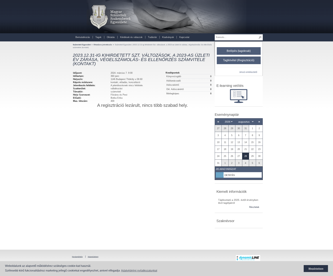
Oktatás (111, 37)
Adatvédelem (93, 257)
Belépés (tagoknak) (239, 50)
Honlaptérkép (77, 257)
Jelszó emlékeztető (248, 72)
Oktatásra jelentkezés (102, 45)
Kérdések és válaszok (131, 37)
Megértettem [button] (316, 268)
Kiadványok (168, 37)
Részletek (254, 207)
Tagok (98, 37)
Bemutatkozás (82, 37)
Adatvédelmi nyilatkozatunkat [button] (139, 270)
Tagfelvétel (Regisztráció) (238, 60)
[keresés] (260, 37)
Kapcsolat (184, 37)
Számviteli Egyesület (82, 45)
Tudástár (152, 37)
